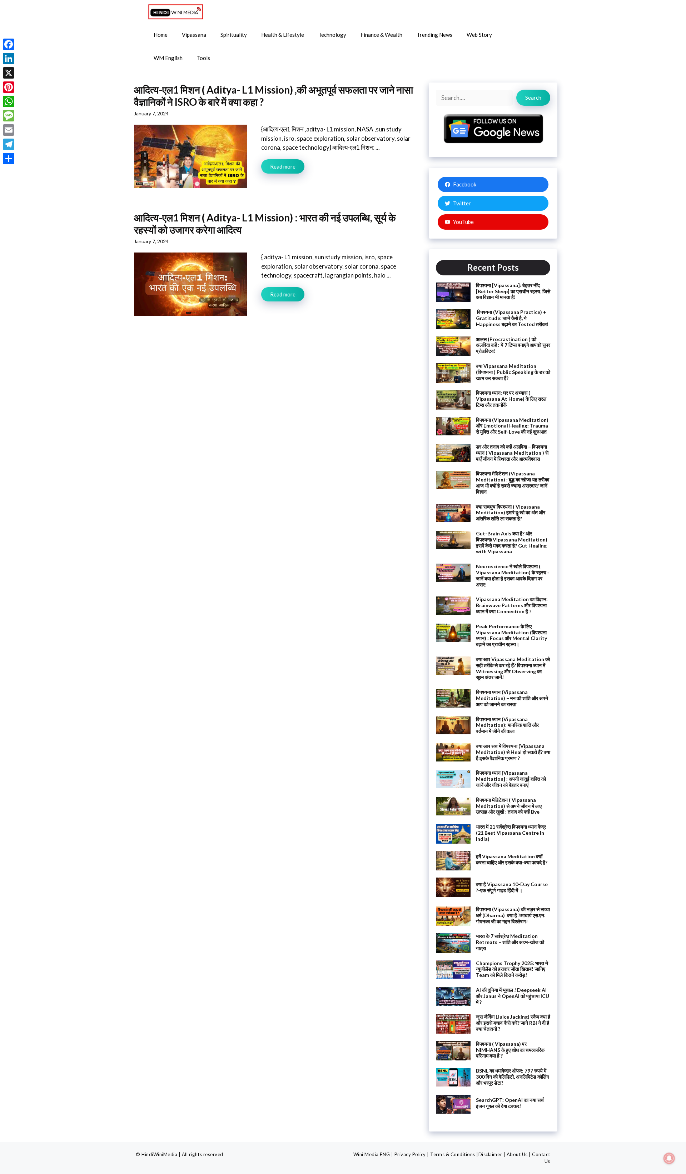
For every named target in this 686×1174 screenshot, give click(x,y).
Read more (282, 166)
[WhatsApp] (8, 101)
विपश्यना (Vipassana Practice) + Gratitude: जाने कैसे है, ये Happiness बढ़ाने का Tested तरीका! (512, 318)
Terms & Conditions (452, 1154)
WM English (168, 58)
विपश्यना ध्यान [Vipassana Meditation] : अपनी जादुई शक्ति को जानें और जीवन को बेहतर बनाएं (511, 779)
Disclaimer (490, 1154)
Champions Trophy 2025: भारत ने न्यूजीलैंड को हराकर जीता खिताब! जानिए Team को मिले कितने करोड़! (512, 969)
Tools (203, 58)
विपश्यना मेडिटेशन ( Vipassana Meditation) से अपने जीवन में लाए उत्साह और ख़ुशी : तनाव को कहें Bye (509, 806)
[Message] (8, 116)
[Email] (8, 130)
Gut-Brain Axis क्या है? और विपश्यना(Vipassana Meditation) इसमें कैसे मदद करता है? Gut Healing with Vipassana (511, 542)
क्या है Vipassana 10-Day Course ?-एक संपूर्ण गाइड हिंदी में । (512, 887)
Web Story (479, 34)
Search (533, 97)
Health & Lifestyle (282, 34)
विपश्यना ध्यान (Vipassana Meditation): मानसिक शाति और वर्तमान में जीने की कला (507, 725)
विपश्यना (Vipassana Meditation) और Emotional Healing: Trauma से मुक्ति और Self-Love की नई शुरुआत (512, 426)
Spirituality (233, 34)
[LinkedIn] (8, 58)
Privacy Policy (410, 1154)
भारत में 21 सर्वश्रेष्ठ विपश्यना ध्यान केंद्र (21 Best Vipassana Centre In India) (511, 833)
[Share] (8, 158)
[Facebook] (8, 44)
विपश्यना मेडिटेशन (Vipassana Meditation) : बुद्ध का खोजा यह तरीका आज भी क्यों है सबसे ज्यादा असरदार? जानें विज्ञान (512, 482)
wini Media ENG (371, 1154)
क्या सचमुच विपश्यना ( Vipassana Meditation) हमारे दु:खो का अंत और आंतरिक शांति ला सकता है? (510, 513)
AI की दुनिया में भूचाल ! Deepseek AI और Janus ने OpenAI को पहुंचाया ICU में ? (512, 996)
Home (161, 34)
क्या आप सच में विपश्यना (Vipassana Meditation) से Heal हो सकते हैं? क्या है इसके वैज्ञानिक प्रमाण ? (513, 752)
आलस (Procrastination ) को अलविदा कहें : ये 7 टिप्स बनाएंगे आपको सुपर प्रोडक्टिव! (513, 345)
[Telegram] (8, 144)
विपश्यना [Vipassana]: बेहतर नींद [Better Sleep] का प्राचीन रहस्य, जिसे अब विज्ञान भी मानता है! (513, 291)
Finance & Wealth (381, 34)
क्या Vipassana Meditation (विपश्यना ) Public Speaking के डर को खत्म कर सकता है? (513, 372)
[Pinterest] (8, 87)
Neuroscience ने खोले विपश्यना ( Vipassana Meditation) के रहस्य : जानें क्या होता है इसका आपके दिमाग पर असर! (512, 575)
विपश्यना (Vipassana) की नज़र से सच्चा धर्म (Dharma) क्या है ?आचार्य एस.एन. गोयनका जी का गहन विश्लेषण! (513, 915)
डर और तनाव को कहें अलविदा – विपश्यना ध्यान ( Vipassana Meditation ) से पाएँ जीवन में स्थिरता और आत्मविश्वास (512, 453)
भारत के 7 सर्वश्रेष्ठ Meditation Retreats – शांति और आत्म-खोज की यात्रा (510, 942)
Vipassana (194, 34)
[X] (8, 73)
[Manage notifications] (669, 1158)
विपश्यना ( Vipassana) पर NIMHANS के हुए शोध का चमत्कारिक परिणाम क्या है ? (510, 1050)
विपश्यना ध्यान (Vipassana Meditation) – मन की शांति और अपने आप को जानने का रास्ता (512, 698)
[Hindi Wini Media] (175, 11)
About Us (517, 1154)
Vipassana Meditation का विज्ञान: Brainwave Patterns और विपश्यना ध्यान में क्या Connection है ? (512, 605)
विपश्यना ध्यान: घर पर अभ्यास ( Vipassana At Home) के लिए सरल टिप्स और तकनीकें (511, 399)
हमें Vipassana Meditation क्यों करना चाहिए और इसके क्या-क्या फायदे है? (511, 859)
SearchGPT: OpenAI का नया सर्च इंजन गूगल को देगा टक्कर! (510, 1103)
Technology (332, 34)
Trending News (434, 34)
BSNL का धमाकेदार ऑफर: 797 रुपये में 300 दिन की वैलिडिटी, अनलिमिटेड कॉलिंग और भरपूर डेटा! (512, 1077)
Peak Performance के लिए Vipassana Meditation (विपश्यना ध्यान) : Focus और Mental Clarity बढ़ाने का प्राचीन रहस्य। (511, 635)
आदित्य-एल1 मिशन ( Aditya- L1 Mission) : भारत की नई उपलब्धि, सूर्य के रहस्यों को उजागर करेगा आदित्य (265, 223)
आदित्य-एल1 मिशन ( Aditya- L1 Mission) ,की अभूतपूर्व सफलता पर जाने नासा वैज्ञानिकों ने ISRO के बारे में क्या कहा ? (273, 96)
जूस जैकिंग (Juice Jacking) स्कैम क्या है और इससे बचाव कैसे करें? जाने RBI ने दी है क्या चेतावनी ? (513, 1023)
